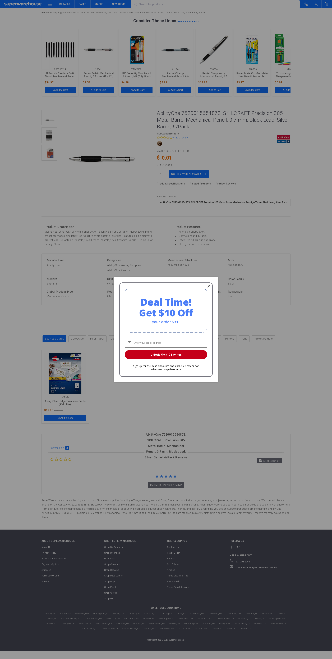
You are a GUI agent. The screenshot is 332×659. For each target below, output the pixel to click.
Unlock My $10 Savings (166, 354)
